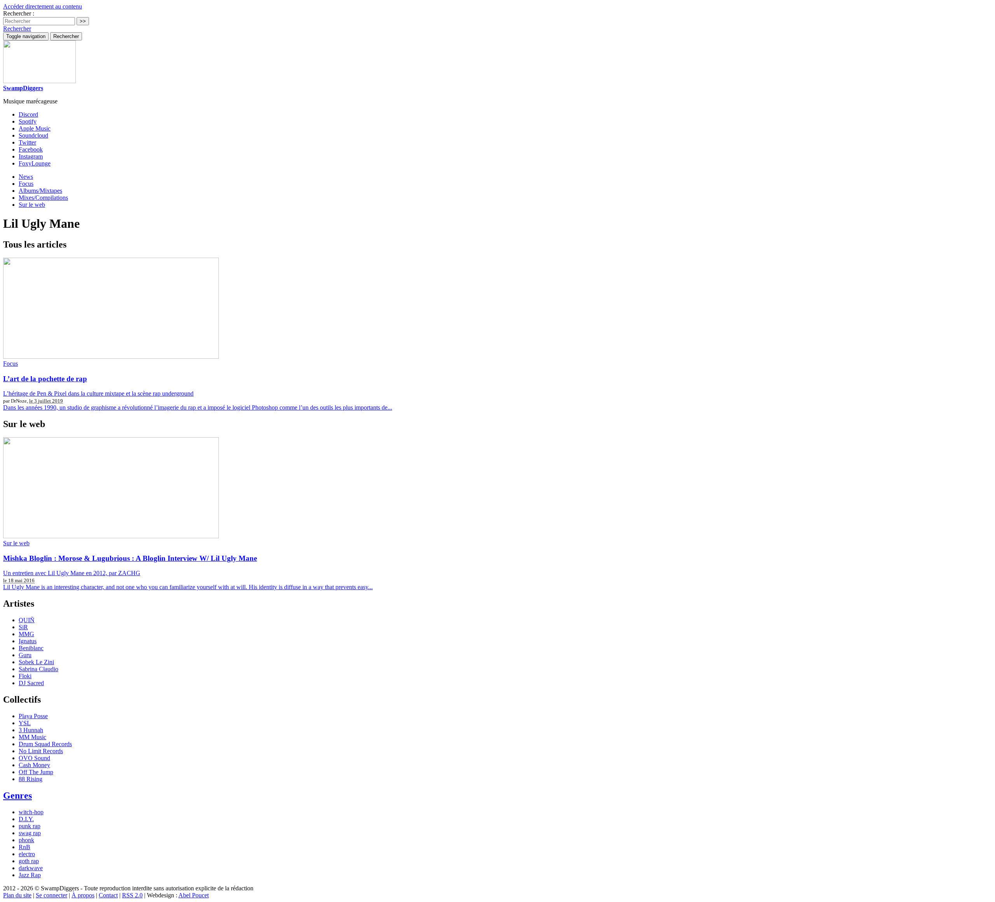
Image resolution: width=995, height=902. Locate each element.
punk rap (29, 826)
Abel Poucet (193, 895)
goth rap (29, 861)
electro (27, 854)
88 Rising (30, 779)
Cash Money (34, 765)
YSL (25, 723)
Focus (26, 183)
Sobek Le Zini (36, 662)
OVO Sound (34, 758)
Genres (17, 795)
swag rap (30, 833)
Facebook (31, 149)
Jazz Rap (30, 875)
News (26, 176)
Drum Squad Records (45, 744)
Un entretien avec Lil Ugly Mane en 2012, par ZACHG (71, 573)
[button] (17, 28)
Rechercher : (18, 13)
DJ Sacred (31, 683)
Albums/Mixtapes (40, 190)
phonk (26, 840)
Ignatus (28, 641)
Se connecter (51, 895)
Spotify (28, 121)
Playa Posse (33, 716)
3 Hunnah (31, 730)
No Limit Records (41, 751)
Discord (28, 114)
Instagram (31, 156)
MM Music (32, 737)
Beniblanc (31, 648)
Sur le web (32, 204)
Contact (108, 895)
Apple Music (35, 128)
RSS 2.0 (132, 895)
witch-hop (31, 812)
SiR (23, 627)
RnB (24, 847)
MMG (26, 634)
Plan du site (17, 895)
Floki (25, 676)
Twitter (27, 142)
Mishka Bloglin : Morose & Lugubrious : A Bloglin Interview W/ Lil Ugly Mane (130, 558)
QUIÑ (27, 620)
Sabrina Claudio (38, 669)
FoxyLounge (35, 163)
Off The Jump (36, 772)
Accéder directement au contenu (42, 6)
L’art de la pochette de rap (45, 379)
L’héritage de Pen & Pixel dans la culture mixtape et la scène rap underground (98, 393)
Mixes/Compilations (43, 197)
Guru (25, 655)
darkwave (31, 868)
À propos (83, 895)
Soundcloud (33, 135)
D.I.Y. (26, 819)
